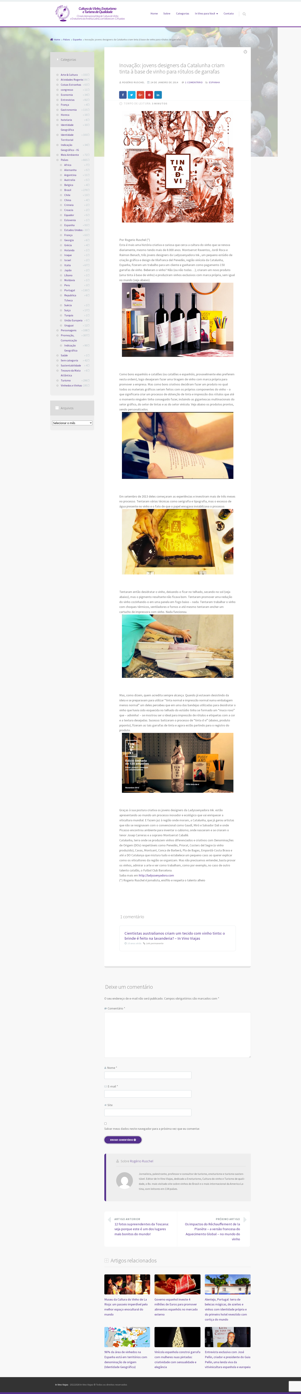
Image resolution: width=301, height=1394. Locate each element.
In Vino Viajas (61, 1384)
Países (64, 160)
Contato (229, 13)
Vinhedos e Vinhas (71, 385)
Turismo (66, 380)
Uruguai (69, 325)
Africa (67, 165)
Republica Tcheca (70, 297)
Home (154, 13)
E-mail (113, 1086)
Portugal (69, 290)
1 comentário (194, 82)
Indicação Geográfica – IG (70, 147)
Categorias (182, 13)
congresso (67, 89)
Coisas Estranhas (71, 84)
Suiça (67, 310)
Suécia (68, 305)
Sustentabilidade (71, 365)
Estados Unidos (73, 230)
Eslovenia (70, 220)
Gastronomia (69, 109)
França (65, 104)
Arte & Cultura (69, 74)
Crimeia (69, 205)
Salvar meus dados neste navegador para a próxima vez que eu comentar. (152, 1129)
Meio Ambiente (70, 154)
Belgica (68, 185)
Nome (112, 1068)
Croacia (68, 210)
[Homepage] (90, 13)
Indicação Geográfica (70, 348)
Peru (67, 285)
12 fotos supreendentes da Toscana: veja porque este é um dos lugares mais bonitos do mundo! (141, 1226)
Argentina (70, 175)
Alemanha (70, 170)
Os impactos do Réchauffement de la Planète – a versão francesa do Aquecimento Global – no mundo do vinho (212, 1229)
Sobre (166, 13)
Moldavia (69, 280)
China (67, 200)
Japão (68, 270)
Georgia (69, 240)
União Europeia (73, 320)
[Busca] (241, 10)
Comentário (116, 1008)
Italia (67, 265)
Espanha (214, 82)
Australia (69, 180)
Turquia (68, 315)
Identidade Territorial (67, 137)
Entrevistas (68, 99)
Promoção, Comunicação (69, 338)
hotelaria (66, 120)
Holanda (69, 250)
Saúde (64, 355)
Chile (67, 195)
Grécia (68, 245)
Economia (67, 94)
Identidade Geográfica (67, 127)
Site (110, 1105)
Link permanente (155, 943)
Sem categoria (69, 360)
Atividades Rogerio (72, 79)
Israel (67, 260)
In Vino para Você (205, 13)
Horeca (65, 114)
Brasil (67, 190)
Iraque (68, 255)
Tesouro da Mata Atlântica (70, 373)
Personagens (68, 330)
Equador (69, 215)
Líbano (68, 275)
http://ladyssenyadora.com (156, 875)
